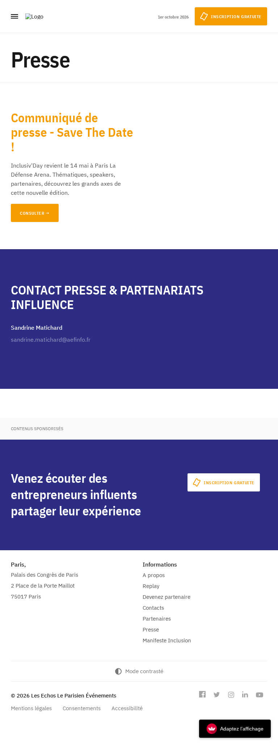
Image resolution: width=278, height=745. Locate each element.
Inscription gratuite (229, 482)
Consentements (82, 708)
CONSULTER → (35, 213)
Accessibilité (127, 708)
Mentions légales (31, 708)
